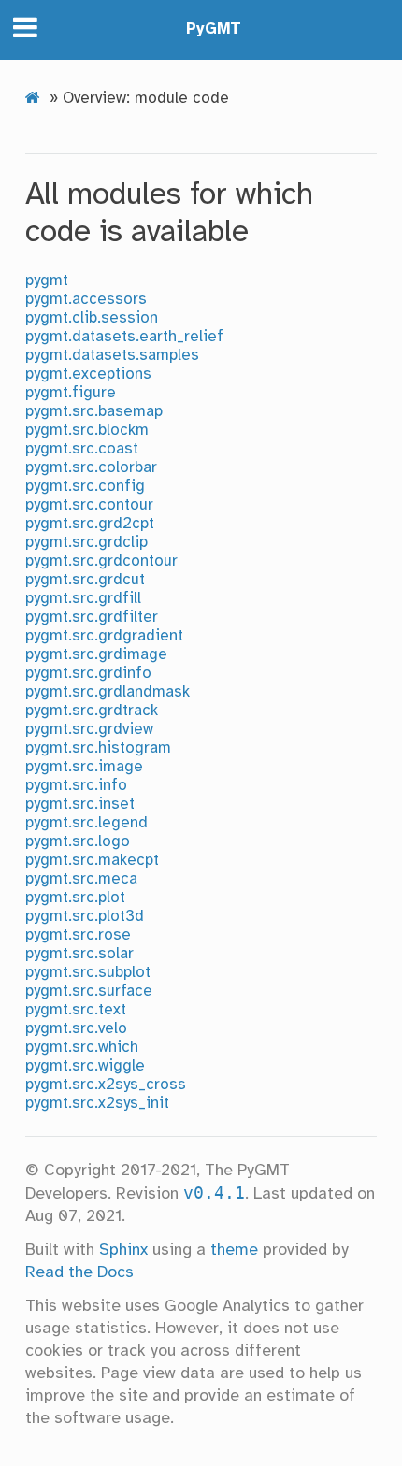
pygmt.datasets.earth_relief (124, 337)
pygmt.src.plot (75, 898)
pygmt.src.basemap (94, 412)
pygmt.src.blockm (87, 430)
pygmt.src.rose (78, 935)
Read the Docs (79, 1272)
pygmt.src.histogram (98, 748)
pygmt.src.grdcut (85, 580)
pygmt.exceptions (88, 374)
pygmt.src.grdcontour (101, 561)
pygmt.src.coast (81, 449)
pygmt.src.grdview (89, 730)
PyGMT (213, 29)
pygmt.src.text (75, 1010)
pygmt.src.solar (79, 954)
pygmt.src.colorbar (91, 468)
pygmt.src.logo (77, 842)
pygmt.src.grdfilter (91, 617)
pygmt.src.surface (88, 991)
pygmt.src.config (85, 487)
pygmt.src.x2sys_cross (105, 1085)
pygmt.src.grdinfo (88, 674)
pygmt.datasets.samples (112, 356)
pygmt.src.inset (80, 804)
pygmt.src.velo (76, 1029)
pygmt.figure (70, 393)
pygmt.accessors (86, 300)
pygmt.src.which (81, 1048)
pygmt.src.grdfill (83, 599)
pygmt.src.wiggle (85, 1066)
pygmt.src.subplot (88, 973)
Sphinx (123, 1250)
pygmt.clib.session (91, 318)
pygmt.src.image (84, 767)
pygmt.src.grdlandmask (107, 692)
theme (234, 1250)
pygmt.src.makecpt (92, 861)
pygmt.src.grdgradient (104, 636)
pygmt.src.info (76, 786)
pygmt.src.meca (81, 879)
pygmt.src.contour (89, 505)
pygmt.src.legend (86, 823)
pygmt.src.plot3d (84, 917)
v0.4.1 (214, 1193)
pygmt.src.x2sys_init (97, 1104)
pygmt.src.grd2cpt (89, 524)
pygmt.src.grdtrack (91, 711)
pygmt (46, 281)
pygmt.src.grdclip (86, 543)
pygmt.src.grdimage (96, 655)
